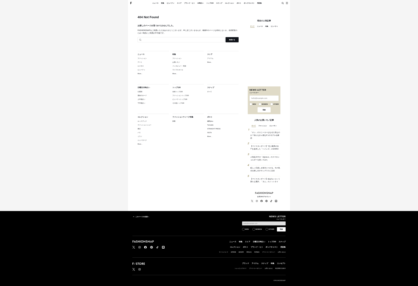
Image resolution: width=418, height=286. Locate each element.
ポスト (239, 3)
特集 (162, 3)
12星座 (140, 92)
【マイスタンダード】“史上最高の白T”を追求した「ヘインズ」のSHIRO (264, 147)
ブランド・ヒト (189, 3)
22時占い (200, 3)
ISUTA (209, 132)
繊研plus (210, 121)
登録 (264, 110)
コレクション (229, 3)
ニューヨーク (142, 140)
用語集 (259, 3)
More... (140, 73)
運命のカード (142, 95)
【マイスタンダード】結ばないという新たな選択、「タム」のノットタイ (265, 180)
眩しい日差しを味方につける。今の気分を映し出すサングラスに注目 (265, 169)
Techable (210, 125)
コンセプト (281, 263)
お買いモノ (176, 62)
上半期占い (141, 99)
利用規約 (257, 252)
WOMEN (265, 104)
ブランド (245, 263)
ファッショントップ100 (180, 95)
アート (140, 62)
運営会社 (249, 252)
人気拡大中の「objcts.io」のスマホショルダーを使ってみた (264, 158)
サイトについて (223, 252)
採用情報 (233, 252)
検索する (232, 40)
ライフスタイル (177, 70)
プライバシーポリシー (268, 252)
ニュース (155, 3)
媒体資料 (241, 252)
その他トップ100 (178, 103)
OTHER (276, 104)
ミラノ (140, 136)
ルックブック (142, 121)
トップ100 (210, 3)
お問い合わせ (282, 252)
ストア (179, 3)
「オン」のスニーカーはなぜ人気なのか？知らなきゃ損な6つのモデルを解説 (265, 135)
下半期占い (141, 103)
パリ (139, 132)
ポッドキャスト (249, 3)
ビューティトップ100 (179, 99)
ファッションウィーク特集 (182, 117)
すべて (209, 92)
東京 (139, 129)
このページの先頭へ (142, 217)
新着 (173, 121)
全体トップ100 (177, 92)
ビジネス (141, 66)
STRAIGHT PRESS (213, 129)
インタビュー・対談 (179, 66)
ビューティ (170, 3)
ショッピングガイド (240, 268)
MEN (254, 104)
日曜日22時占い (144, 87)
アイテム (210, 58)
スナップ (219, 3)
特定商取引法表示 (280, 268)
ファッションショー (144, 125)
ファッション (142, 58)
